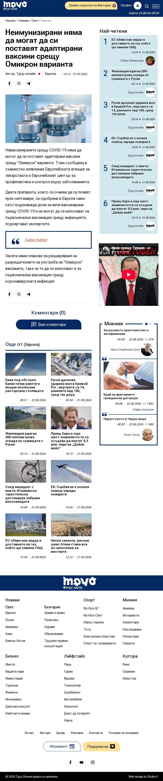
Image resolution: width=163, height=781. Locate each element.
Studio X (152, 776)
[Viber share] (19, 84)
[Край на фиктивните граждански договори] (129, 376)
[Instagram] (92, 762)
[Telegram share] (28, 84)
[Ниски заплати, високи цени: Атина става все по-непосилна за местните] (71, 524)
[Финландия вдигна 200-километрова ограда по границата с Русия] (25, 417)
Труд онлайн (26, 74)
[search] (147, 6)
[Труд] (79, 583)
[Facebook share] (9, 84)
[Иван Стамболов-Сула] (147, 349)
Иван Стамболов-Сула (125, 349)
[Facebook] (70, 762)
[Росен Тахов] (147, 434)
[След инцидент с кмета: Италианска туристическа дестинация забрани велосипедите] (25, 471)
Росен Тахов (132, 434)
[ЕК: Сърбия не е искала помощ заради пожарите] (71, 471)
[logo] (15, 5)
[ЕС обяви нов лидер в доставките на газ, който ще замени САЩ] (25, 524)
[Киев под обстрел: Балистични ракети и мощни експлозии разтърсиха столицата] (25, 364)
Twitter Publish (35, 240)
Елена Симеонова (132, 60)
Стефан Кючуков (143, 409)
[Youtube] (81, 762)
